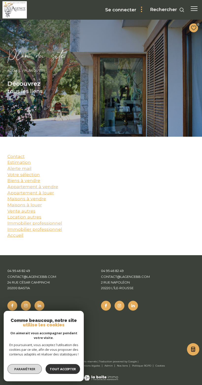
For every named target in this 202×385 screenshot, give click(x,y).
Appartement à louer (30, 192)
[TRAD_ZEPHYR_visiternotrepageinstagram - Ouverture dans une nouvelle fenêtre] (26, 306)
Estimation (19, 162)
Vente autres (21, 211)
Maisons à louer (24, 204)
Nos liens (123, 365)
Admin (109, 365)
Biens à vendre (23, 180)
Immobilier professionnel (34, 223)
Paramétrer (24, 369)
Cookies (160, 365)
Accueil (14, 70)
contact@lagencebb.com (31, 277)
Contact (16, 156)
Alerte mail (19, 168)
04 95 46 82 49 (18, 271)
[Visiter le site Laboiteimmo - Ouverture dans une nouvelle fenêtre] (101, 374)
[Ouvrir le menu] (194, 8)
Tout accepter (63, 369)
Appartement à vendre (32, 186)
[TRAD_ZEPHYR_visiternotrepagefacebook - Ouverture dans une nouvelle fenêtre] (12, 306)
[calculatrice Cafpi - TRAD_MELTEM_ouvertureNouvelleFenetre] (192, 350)
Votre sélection (23, 174)
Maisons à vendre (26, 198)
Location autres (24, 216)
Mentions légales (90, 365)
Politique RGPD (141, 365)
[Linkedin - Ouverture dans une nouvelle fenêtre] (39, 306)
